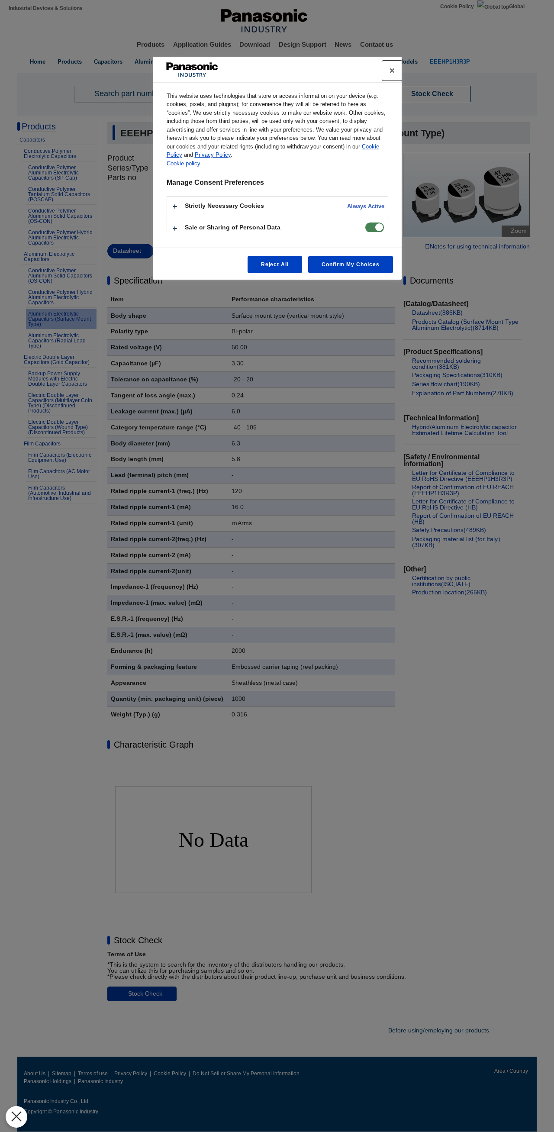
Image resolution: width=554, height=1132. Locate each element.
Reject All (275, 264)
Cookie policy (183, 163)
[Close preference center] (392, 70)
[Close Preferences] (16, 1117)
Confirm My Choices (350, 264)
